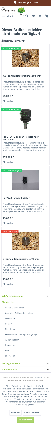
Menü (10, 16)
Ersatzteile (10, 318)
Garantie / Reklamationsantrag (19, 313)
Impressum (10, 355)
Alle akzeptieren (31, 412)
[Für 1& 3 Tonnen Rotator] (25, 180)
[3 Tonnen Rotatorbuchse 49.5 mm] (25, 241)
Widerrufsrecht (12, 339)
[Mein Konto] (40, 16)
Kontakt (8, 323)
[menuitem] (7, 16)
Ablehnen (15, 412)
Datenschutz (11, 345)
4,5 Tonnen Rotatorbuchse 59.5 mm (22, 75)
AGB (7, 350)
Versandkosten (38, 377)
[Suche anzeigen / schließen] (26, 16)
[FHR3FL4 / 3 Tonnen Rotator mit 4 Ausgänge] (25, 119)
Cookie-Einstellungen (14, 307)
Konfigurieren (25, 419)
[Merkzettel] (33, 16)
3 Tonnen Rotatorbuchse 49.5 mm (21, 259)
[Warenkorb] (46, 16)
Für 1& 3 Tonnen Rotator (16, 198)
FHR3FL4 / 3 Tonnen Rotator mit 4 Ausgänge (21, 138)
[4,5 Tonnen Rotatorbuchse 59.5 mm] (25, 58)
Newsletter (10, 329)
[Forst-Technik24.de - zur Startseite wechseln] (13, 12)
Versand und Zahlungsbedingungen (21, 334)
